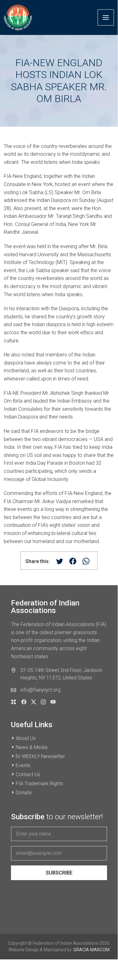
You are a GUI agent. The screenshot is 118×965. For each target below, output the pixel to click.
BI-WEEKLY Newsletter (40, 756)
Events (23, 765)
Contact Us (28, 774)
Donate (24, 793)
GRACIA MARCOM (91, 949)
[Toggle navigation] (106, 17)
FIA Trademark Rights (39, 783)
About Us (26, 738)
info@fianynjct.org (40, 690)
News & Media (31, 747)
